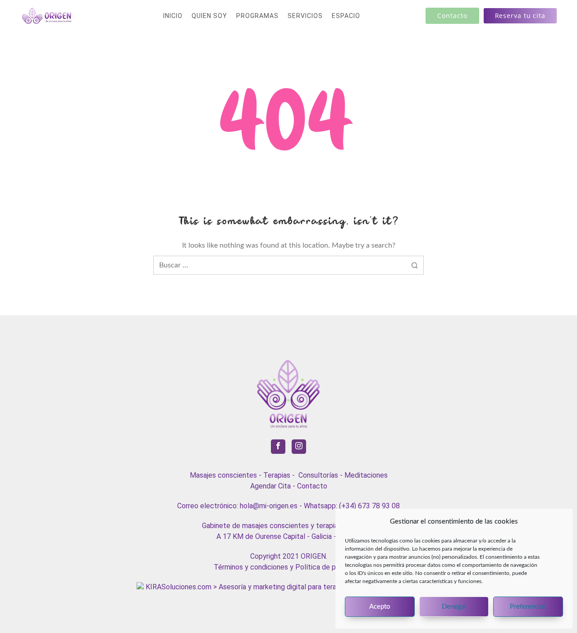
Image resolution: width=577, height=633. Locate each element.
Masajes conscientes (223, 475)
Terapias (276, 475)
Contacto (312, 486)
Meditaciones (366, 475)
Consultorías (318, 475)
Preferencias (528, 606)
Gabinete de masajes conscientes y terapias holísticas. (289, 525)
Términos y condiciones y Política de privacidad (289, 567)
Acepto (379, 606)
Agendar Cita (270, 486)
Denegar (454, 606)
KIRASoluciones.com (177, 587)
